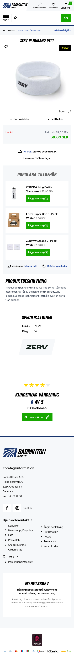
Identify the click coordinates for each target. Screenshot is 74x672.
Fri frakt (28, 151)
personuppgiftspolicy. (37, 606)
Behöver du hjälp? (62, 30)
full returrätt (30, 266)
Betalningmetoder (57, 266)
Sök (66, 18)
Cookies (28, 508)
